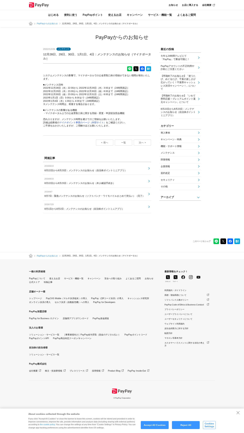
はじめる (53, 14)
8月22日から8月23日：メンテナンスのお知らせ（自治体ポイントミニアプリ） (178, 112)
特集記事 (48, 282)
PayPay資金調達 (101, 318)
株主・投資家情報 (53, 371)
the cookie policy (47, 424)
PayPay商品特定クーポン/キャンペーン (72, 338)
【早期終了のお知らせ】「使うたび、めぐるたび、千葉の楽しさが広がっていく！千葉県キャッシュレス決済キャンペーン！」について (178, 82)
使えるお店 (115, 14)
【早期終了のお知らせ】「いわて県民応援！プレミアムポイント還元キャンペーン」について (178, 98)
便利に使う (70, 14)
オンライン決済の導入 (40, 302)
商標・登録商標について (175, 295)
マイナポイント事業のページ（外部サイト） (82, 122)
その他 (164, 186)
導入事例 (165, 132)
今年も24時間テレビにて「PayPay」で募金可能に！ (175, 57)
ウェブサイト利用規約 (174, 324)
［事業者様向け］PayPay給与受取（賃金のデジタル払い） (92, 334)
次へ (141, 142)
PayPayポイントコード (135, 334)
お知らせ (173, 5)
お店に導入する (190, 5)
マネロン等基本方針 (173, 338)
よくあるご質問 (186, 14)
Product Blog (114, 371)
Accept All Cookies (155, 425)
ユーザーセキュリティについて (178, 319)
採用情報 (96, 371)
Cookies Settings (209, 425)
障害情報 (165, 159)
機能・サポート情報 (171, 146)
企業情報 (165, 166)
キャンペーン (135, 14)
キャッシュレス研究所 (138, 298)
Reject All (185, 425)
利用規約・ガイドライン (175, 290)
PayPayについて (37, 278)
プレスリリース (77, 371)
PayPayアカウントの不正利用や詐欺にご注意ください (177, 68)
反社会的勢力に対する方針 (176, 328)
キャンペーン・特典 (171, 139)
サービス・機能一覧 (160, 14)
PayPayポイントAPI (39, 338)
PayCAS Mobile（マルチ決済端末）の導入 (66, 298)
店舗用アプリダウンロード (76, 318)
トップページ (35, 298)
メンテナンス (168, 152)
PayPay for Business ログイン (44, 318)
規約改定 (165, 173)
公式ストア (34, 282)
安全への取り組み (113, 278)
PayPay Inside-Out (137, 371)
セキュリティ (168, 179)
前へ (105, 142)
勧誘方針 (168, 333)
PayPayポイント (93, 14)
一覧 (123, 142)
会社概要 (206, 5)
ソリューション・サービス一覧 (44, 334)
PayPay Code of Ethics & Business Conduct (184, 305)
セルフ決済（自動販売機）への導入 (72, 302)
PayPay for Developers (104, 302)
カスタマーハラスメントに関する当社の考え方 (184, 344)
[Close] (238, 413)
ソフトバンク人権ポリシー (176, 300)
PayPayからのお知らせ (47, 23)
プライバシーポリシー (174, 309)
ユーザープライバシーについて (178, 314)
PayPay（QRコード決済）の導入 (107, 298)
